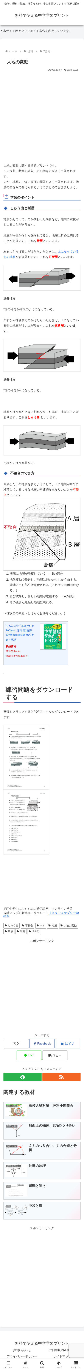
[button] (54, 1055)
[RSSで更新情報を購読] (61, 1077)
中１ (42, 925)
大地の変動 (70, 925)
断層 (10, 931)
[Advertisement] (42, 116)
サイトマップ (62, 1356)
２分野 (36, 931)
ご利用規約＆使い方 (62, 1350)
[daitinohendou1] (26, 757)
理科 (22, 931)
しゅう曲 (13, 925)
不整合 (29, 925)
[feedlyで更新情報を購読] (22, 1077)
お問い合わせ (22, 1350)
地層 (54, 925)
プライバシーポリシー (22, 1356)
